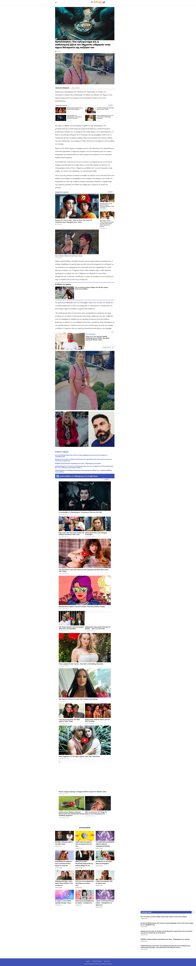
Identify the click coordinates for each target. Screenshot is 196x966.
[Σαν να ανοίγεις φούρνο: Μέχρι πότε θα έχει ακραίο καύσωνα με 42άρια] (64, 293)
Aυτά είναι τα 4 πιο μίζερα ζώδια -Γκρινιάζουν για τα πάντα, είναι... (84, 883)
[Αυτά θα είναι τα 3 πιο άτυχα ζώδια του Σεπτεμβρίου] (105, 855)
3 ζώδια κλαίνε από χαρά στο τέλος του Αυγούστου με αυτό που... (83, 844)
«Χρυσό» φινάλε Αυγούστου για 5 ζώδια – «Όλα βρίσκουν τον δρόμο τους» (105, 903)
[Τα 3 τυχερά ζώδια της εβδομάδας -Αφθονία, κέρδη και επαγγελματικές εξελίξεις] (105, 836)
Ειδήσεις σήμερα (61, 452)
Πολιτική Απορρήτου (96, 961)
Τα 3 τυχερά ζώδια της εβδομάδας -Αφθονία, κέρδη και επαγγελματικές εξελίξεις (105, 844)
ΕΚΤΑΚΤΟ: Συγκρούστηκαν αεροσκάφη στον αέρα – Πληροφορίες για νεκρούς (78, 463)
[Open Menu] (56, 2)
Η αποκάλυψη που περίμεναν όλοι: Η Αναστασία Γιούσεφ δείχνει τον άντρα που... (63, 863)
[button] (85, 23)
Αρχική (88, 961)
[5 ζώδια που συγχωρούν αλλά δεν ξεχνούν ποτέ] (105, 875)
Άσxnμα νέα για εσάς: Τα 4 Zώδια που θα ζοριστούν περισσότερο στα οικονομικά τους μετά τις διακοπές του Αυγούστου (83, 460)
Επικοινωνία (107, 961)
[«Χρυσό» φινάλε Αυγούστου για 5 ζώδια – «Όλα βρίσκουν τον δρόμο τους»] (105, 895)
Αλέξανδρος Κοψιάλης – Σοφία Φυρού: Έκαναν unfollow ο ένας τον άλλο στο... (64, 883)
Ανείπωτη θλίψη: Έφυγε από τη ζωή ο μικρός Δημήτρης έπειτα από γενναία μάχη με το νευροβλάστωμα (81, 455)
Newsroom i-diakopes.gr (62, 88)
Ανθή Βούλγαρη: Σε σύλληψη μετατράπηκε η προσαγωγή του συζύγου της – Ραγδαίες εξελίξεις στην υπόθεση (83, 471)
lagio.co (110, 963)
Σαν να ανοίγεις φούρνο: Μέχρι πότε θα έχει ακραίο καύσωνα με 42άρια (91, 288)
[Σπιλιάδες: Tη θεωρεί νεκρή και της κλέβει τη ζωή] (64, 836)
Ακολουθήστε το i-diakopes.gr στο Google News (79, 476)
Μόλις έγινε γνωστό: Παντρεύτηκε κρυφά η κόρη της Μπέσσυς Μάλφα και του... (84, 863)
